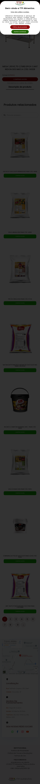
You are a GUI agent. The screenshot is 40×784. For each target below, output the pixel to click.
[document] (20, 392)
